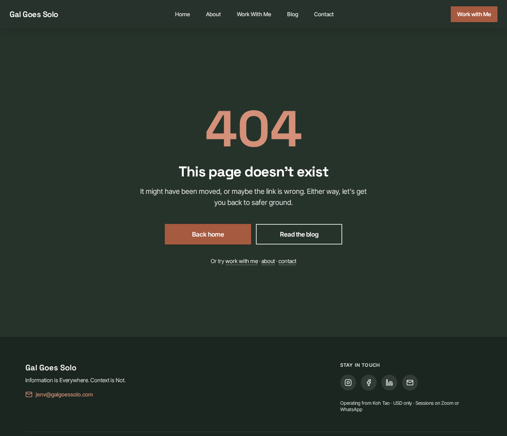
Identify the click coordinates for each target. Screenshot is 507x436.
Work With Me (254, 14)
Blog (292, 14)
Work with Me (474, 14)
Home (182, 14)
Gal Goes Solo (34, 14)
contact (287, 261)
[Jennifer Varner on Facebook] (369, 383)
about (268, 261)
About (213, 14)
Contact (324, 14)
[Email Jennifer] (410, 383)
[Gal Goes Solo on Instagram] (348, 383)
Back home (208, 234)
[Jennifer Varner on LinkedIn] (389, 383)
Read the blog (299, 234)
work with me (241, 261)
